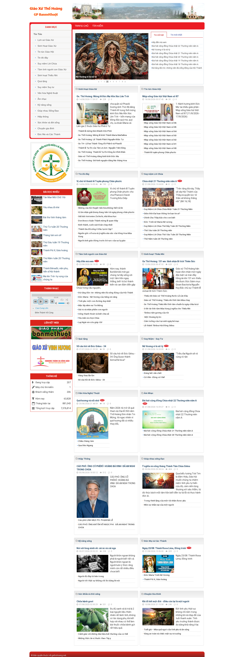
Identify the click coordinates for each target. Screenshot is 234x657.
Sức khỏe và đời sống (49, 122)
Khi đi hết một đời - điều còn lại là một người (165, 601)
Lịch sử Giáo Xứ (46, 40)
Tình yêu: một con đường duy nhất (94, 301)
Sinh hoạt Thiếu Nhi (47, 75)
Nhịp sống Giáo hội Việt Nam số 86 (160, 123)
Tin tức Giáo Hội (46, 51)
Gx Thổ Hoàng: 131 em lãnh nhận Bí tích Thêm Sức (168, 261)
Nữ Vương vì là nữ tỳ (161, 50)
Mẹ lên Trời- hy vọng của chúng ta (55, 278)
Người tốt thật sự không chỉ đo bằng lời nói (99, 580)
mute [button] (56, 303)
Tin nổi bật (159, 35)
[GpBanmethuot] (51, 332)
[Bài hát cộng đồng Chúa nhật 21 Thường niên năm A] (112, 56)
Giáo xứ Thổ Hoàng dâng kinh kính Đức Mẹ (98, 156)
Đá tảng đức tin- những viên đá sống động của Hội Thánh (177, 68)
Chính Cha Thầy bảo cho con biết (159, 217)
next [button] (46, 301)
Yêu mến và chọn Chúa (88, 318)
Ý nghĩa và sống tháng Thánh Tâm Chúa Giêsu (166, 466)
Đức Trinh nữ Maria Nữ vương (158, 222)
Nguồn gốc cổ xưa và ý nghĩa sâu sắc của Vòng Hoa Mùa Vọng (105, 235)
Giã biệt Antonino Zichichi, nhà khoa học (97, 216)
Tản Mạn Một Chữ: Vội (54, 197)
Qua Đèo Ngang (85, 445)
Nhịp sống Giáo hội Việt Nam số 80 (160, 148)
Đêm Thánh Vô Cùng (44, 313)
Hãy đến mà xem (159, 42)
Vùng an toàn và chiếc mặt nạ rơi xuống (162, 633)
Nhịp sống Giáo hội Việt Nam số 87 (160, 96)
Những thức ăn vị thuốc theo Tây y (94, 638)
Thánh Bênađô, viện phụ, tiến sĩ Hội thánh (55, 270)
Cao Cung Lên (41, 308)
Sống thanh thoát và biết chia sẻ (93, 314)
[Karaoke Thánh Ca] (51, 361)
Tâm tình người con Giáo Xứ (52, 69)
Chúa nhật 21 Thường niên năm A (159, 181)
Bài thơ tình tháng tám (54, 217)
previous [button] (35, 301)
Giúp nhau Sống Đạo (48, 110)
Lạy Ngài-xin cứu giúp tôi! (90, 322)
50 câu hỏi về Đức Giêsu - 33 (91, 380)
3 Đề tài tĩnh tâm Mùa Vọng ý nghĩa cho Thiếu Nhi (167, 308)
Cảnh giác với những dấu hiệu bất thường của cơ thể (103, 634)
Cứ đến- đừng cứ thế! (154, 377)
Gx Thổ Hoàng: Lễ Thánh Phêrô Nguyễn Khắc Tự (101, 139)
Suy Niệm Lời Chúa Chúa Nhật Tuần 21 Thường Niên (168, 209)
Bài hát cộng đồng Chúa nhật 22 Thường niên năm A (175, 46)
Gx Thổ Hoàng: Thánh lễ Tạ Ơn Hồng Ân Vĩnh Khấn (101, 152)
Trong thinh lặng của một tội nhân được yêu (165, 500)
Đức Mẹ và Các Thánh (49, 134)
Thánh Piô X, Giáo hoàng (155, 579)
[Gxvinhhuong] (51, 347)
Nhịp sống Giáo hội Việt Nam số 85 (160, 127)
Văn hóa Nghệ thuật (48, 93)
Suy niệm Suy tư (46, 87)
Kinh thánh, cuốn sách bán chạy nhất (95, 225)
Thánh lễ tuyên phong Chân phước (160, 152)
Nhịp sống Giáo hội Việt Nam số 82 (160, 140)
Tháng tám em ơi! (52, 235)
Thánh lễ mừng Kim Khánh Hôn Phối (95, 131)
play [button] (41, 301)
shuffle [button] (67, 299)
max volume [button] (68, 303)
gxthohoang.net (59, 655)
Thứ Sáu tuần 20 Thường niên (158, 230)
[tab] (159, 35)
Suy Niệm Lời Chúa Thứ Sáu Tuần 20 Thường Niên (167, 234)
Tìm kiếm (97, 25)
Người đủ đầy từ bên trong (91, 576)
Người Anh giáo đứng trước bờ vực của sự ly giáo (101, 240)
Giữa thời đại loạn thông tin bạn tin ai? (162, 213)
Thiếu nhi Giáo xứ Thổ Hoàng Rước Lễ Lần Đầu (166, 296)
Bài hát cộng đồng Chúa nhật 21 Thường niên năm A (103, 76)
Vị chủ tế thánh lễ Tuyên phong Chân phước (99, 181)
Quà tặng (42, 81)
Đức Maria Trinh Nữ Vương (157, 575)
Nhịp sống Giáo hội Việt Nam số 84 (160, 131)
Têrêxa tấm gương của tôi (156, 313)
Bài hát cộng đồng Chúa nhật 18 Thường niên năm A (175, 64)
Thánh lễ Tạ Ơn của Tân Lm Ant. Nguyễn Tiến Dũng (102, 148)
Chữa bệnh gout (85, 601)
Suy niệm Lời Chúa (47, 63)
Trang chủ (81, 25)
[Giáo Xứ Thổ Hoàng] (46, 11)
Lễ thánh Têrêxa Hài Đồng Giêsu (159, 325)
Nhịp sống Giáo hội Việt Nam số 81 (160, 144)
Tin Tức (38, 34)
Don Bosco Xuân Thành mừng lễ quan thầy (98, 220)
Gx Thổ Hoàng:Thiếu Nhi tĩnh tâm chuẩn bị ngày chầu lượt (171, 304)
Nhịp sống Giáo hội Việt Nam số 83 (160, 135)
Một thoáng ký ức (152, 317)
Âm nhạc (42, 99)
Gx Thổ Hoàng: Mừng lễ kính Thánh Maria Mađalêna (102, 135)
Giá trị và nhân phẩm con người (92, 309)
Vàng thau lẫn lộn (86, 375)
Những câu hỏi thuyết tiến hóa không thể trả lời (100, 208)
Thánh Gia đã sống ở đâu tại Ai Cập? (95, 229)
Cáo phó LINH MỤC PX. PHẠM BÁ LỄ (95, 520)
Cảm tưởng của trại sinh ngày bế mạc (161, 321)
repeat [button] (62, 299)
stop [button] (52, 301)
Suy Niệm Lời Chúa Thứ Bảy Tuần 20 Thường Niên (167, 226)
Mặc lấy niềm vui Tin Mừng (90, 305)
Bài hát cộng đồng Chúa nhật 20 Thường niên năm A (175, 57)
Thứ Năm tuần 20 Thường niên (158, 239)
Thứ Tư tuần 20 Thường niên (55, 228)
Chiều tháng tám (86, 441)
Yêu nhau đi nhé (51, 207)
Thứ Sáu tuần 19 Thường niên (56, 244)
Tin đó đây (43, 57)
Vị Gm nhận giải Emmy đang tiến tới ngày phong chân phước (106, 212)
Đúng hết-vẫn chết (153, 373)
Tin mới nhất (176, 35)
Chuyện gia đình (46, 128)
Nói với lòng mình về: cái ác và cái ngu (96, 548)
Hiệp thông (43, 116)
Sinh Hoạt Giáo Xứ (47, 46)
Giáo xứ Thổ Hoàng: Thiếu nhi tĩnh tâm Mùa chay (167, 300)
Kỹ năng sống (44, 105)
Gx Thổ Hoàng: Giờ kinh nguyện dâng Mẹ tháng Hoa (102, 160)
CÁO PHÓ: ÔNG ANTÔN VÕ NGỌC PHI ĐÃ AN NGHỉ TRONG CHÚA (106, 526)
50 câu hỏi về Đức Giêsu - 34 (91, 346)
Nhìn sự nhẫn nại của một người (159, 505)
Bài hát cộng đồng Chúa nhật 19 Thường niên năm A (175, 61)
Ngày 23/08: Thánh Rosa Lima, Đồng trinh (164, 548)
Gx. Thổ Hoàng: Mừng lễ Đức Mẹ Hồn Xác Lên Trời (103, 96)
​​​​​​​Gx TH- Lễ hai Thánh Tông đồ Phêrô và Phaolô (100, 143)
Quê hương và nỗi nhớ (88, 400)
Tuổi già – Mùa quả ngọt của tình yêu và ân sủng (166, 629)
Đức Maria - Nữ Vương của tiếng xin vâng (97, 297)
